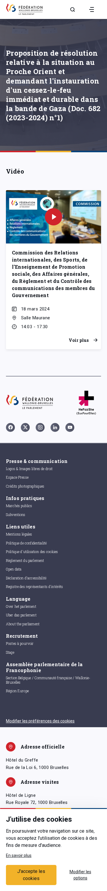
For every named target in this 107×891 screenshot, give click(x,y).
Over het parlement (21, 606)
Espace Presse (17, 477)
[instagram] (40, 427)
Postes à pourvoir (20, 643)
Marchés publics (19, 505)
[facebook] (10, 427)
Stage (10, 652)
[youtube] (69, 427)
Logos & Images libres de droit (29, 468)
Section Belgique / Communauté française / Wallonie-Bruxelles (48, 680)
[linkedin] (55, 427)
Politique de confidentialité (26, 543)
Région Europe (17, 690)
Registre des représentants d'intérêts (34, 586)
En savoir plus (19, 855)
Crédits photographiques (25, 486)
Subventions (16, 514)
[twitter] (25, 427)
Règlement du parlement (25, 560)
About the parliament (23, 623)
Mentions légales (19, 534)
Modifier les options (80, 874)
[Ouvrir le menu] (91, 9)
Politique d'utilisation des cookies (32, 551)
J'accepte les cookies (31, 874)
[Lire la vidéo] (53, 216)
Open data (13, 569)
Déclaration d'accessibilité (26, 578)
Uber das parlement (21, 615)
